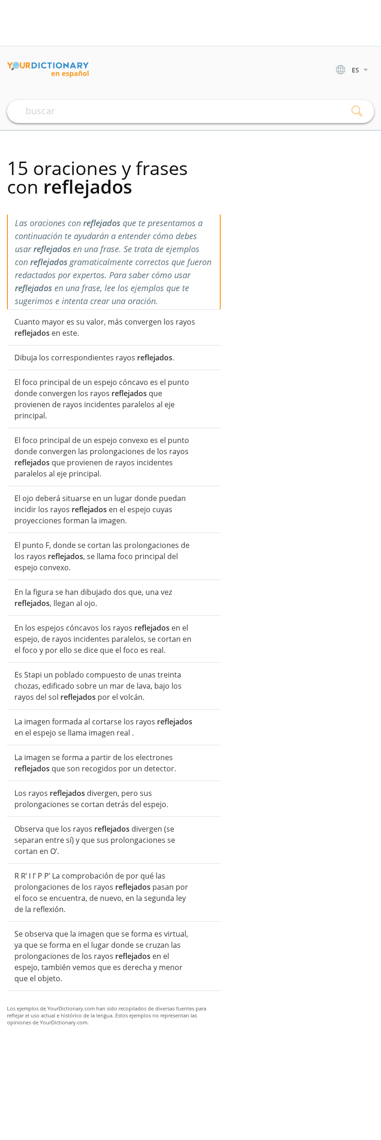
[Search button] (356, 111)
